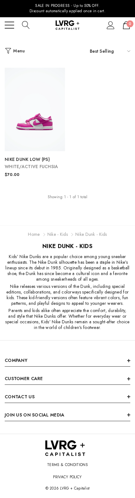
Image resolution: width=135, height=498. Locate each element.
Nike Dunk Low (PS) (31, 163)
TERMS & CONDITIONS (67, 465)
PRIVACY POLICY (67, 477)
